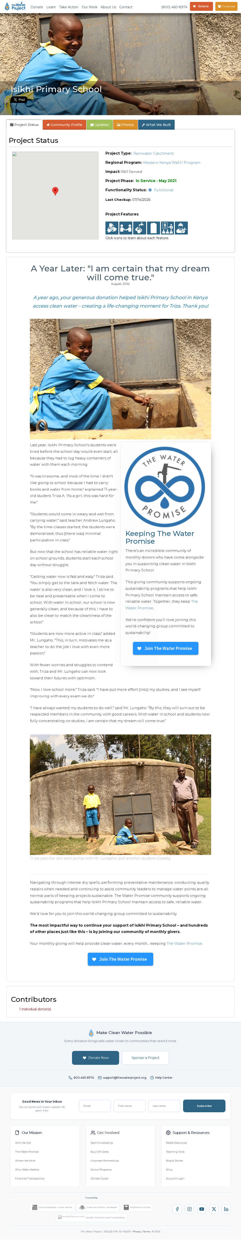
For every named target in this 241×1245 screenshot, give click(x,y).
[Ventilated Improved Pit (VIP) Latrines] (153, 228)
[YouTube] (201, 1209)
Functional (164, 190)
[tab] (24, 125)
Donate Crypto (99, 1178)
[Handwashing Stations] (139, 228)
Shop (169, 1169)
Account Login (175, 1178)
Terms (146, 1231)
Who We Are (23, 1142)
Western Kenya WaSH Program (171, 162)
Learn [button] (51, 7)
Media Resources (176, 1142)
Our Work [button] (89, 7)
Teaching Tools (175, 1151)
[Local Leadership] (111, 228)
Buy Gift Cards (99, 1151)
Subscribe (204, 1106)
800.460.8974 (84, 1077)
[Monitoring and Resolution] (181, 228)
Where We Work (25, 1160)
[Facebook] (177, 1209)
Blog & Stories (174, 1160)
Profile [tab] (66, 125)
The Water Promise (184, 943)
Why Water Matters (27, 1169)
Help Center (164, 1077)
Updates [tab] (101, 125)
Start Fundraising (102, 1142)
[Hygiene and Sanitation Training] (167, 228)
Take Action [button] (68, 7)
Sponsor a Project (145, 1058)
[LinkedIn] (226, 1209)
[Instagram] (189, 1209)
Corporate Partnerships (105, 1160)
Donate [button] (37, 7)
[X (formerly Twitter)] (214, 1209)
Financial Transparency (30, 1178)
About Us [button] (108, 7)
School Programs (101, 1169)
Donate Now (98, 1058)
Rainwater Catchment (153, 153)
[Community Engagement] (125, 228)
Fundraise (228, 6)
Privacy (137, 1231)
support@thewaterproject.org (124, 1077)
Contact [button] (126, 7)
